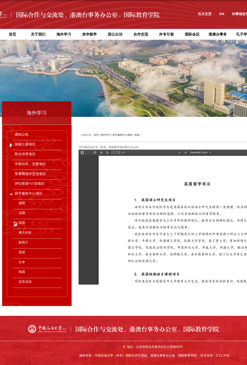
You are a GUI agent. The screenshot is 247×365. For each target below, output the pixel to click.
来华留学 (89, 34)
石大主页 (205, 14)
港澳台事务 (218, 34)
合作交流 (141, 34)
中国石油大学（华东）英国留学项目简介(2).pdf (110, 147)
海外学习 (64, 34)
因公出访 (115, 34)
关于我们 (38, 34)
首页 (12, 34)
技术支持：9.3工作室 (214, 355)
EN (221, 14)
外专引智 (166, 34)
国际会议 (192, 34)
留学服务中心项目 (123, 134)
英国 (137, 134)
